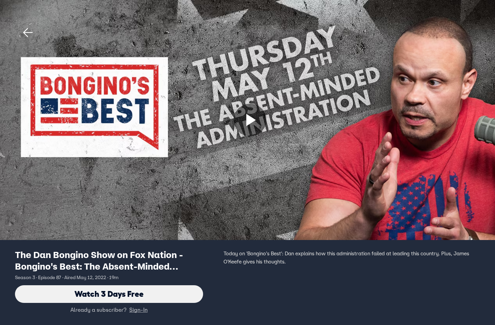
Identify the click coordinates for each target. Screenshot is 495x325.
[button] (27, 32)
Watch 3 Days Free (109, 293)
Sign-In (138, 309)
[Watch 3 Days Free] (250, 120)
